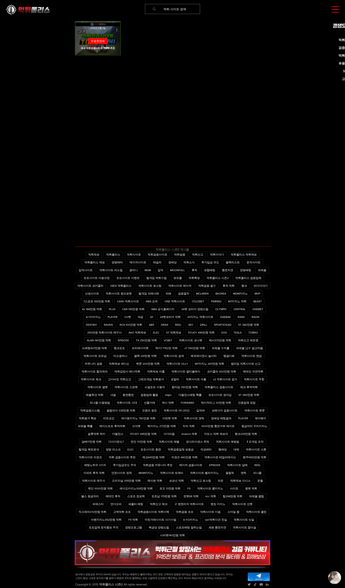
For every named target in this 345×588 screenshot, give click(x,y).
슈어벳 (136, 426)
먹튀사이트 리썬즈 (90, 457)
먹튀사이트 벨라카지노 (204, 472)
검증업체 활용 (149, 394)
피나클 (257, 472)
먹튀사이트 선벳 (242, 504)
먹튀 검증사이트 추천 (122, 457)
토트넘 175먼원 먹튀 (164, 496)
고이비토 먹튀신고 (119, 379)
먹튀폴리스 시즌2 (218, 278)
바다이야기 (261, 285)
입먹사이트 (86, 270)
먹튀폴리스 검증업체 (248, 278)
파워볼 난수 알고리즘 (249, 348)
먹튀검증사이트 (157, 254)
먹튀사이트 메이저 (179, 285)
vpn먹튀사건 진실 (216, 519)
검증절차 (183, 293)
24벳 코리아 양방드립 (194, 309)
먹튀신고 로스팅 (201, 480)
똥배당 (222, 449)
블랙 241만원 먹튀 (145, 355)
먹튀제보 (93, 254)
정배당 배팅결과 (221, 418)
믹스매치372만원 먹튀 (92, 511)
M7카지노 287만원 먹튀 (209, 363)
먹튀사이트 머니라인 (177, 410)
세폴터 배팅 (135, 504)
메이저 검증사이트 (190, 465)
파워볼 (262, 270)
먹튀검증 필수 (207, 285)
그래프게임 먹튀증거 (151, 379)
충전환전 (128, 394)
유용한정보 (98, 41)
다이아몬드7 (116, 441)
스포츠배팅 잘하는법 (189, 527)
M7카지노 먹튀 (237, 301)
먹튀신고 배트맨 (248, 340)
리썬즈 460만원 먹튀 (185, 457)
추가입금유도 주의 (124, 465)
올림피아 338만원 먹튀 (121, 410)
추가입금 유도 (210, 262)
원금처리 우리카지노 (254, 426)
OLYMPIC (221, 309)
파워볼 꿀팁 (256, 496)
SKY (190, 324)
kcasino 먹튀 (189, 433)
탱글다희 (229, 355)
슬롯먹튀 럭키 (96, 433)
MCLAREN (202, 293)
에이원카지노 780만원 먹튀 (138, 418)
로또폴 (177, 278)
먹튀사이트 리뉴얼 (111, 270)
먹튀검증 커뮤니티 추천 (157, 465)
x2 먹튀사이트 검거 (225, 379)
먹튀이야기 (217, 254)
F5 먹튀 (133, 519)
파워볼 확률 (85, 426)
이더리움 (169, 433)
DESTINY (91, 324)
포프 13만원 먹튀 (170, 488)
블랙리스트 (233, 262)
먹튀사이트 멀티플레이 (186, 371)
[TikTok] (255, 584)
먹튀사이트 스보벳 (126, 387)
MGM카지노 (240, 293)
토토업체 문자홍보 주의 (103, 527)
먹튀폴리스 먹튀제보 (244, 254)
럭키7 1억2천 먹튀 (166, 348)
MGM (148, 270)
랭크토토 (119, 348)
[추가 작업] (118, 29)
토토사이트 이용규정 (97, 278)
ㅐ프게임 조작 (255, 441)
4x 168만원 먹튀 (92, 309)
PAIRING (216, 301)
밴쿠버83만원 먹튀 (254, 457)
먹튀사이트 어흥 (196, 379)
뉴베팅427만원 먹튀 (94, 348)
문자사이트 (254, 262)
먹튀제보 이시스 (240, 480)
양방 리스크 (113, 449)
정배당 (172, 262)
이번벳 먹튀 (169, 418)
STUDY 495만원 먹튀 (201, 332)
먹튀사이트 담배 (237, 465)
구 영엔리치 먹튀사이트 (189, 504)
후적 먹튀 (229, 285)
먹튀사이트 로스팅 (150, 285)
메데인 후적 (113, 496)
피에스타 (98, 504)
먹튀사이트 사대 (127, 402)
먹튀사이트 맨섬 (251, 355)
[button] (335, 9)
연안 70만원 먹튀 (141, 441)
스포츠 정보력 (136, 496)
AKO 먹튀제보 (137, 332)
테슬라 (157, 262)
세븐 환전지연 (217, 527)
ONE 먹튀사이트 (175, 301)
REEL (178, 324)
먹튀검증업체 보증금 (181, 449)
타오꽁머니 (120, 355)
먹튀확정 (194, 278)
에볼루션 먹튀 (94, 394)
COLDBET (198, 301)
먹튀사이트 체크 (91, 379)
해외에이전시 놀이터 (204, 355)
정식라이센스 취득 (197, 441)
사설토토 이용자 (155, 387)
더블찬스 (117, 433)
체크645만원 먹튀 (153, 457)
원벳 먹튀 (251, 488)
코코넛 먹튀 (176, 480)
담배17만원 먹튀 (92, 441)
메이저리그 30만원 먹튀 (216, 402)
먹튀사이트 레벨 (169, 441)
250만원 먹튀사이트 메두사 (104, 332)
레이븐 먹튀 (155, 480)
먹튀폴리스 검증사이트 (219, 387)
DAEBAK (225, 316)
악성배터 (206, 449)
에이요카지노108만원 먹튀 (136, 488)
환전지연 (227, 270)
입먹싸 (200, 410)
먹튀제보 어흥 (156, 371)
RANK (241, 316)
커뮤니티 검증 (93, 363)
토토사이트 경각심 (220, 394)
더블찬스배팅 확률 (190, 394)
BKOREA (220, 293)
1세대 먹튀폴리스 (121, 285)
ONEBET (257, 309)
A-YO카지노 (93, 316)
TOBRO (253, 332)
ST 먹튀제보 (173, 332)
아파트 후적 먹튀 (94, 472)
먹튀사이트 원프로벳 (119, 293)
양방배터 (117, 262)
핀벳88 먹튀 (191, 496)
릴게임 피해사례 (149, 293)
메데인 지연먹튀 (253, 371)
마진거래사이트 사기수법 (160, 519)
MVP (257, 293)
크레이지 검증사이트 (225, 410)
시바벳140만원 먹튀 (172, 535)
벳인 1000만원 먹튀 (100, 488)
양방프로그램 (133, 527)
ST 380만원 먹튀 (248, 324)
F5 (188, 488)
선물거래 (149, 402)
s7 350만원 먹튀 (194, 348)
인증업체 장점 (247, 402)
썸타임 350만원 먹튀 (185, 387)
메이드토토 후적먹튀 (112, 426)
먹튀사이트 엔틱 (194, 418)
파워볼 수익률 (220, 348)
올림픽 (230, 472)
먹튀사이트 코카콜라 (90, 285)
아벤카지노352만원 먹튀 (106, 519)
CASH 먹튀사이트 (128, 301)
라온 (220, 480)
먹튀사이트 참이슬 (244, 527)
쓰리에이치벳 (140, 348)
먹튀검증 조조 (184, 511)
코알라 (175, 379)
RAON (255, 316)
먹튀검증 (179, 254)
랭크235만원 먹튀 (246, 433)
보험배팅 (209, 270)
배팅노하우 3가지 (95, 465)
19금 (140, 316)
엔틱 (243, 472)
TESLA (238, 332)
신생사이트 (92, 293)
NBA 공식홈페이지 (162, 309)
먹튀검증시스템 (90, 410)
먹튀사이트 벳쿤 (254, 410)
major (168, 394)
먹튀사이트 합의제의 (95, 371)
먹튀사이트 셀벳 (97, 387)
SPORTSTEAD (222, 324)
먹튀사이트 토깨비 (171, 472)
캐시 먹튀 (168, 402)
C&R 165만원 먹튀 (133, 309)
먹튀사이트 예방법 (227, 441)
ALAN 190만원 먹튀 (99, 340)
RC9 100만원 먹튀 (131, 324)
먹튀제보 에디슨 (119, 363)
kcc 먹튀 (210, 496)
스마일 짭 (233, 511)
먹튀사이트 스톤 (256, 449)
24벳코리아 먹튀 (170, 316)
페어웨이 (260, 418)
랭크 (244, 285)
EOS (224, 332)
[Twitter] (249, 584)
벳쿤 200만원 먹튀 (148, 363)
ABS (151, 324)
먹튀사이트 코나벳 (190, 340)
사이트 (234, 488)
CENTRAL (240, 309)
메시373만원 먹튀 (220, 340)
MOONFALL (177, 270)
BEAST (257, 301)
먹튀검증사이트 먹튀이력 (153, 511)
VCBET (168, 340)
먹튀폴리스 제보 (94, 262)
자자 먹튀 (189, 426)
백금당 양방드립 (159, 527)
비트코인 (108, 418)
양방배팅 (245, 270)
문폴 (260, 480)
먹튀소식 (189, 262)
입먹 (160, 270)
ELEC (156, 332)
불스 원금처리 (90, 496)
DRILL (203, 324)
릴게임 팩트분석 (89, 449)
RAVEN (108, 324)
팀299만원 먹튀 (232, 496)
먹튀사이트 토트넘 (95, 355)
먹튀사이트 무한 (254, 379)
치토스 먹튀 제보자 (216, 433)
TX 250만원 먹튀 (146, 340)
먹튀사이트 (134, 254)
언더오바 (116, 504)
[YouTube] (261, 584)
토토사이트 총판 (151, 449)
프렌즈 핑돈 (149, 410)
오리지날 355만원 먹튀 (126, 480)
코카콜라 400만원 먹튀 (221, 371)
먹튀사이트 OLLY (177, 363)
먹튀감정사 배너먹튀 (127, 371)
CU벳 (127, 316)
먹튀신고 (197, 254)
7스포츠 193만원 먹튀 (96, 301)
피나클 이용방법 (100, 402)
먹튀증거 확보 (87, 418)
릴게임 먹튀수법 (156, 278)
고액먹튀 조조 (122, 511)
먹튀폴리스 (113, 254)
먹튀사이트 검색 (174, 355)
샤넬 (113, 394)
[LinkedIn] (267, 584)
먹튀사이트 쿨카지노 (210, 488)
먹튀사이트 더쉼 (210, 511)
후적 (194, 270)
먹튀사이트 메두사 (93, 480)
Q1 (151, 316)
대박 (236, 449)
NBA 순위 (152, 301)
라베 (168, 293)
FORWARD (187, 402)
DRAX (164, 324)
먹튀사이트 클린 (256, 511)
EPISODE (123, 340)
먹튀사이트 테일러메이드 (220, 457)
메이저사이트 (138, 262)
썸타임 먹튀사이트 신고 (246, 363)
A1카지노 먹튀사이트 (200, 316)
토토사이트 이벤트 (128, 278)
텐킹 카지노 (218, 504)
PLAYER (113, 316)
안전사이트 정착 (121, 472)
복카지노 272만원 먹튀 (161, 426)
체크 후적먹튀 (249, 387)
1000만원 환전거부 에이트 (218, 426)
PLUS (112, 309)
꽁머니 (133, 270)
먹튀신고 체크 (159, 504)
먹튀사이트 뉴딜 (244, 519)
